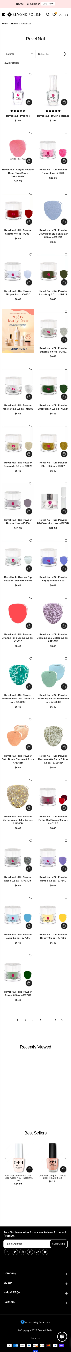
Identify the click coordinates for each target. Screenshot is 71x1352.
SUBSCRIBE (58, 1243)
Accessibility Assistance (37, 1322)
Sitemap (35, 1338)
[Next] (65, 1158)
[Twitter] (15, 1252)
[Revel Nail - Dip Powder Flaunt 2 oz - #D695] (53, 149)
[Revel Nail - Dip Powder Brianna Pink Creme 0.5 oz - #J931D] (18, 614)
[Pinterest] (30, 1252)
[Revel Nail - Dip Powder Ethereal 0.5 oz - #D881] (53, 328)
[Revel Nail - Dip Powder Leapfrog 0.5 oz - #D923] (53, 270)
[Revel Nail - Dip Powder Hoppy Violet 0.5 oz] (53, 556)
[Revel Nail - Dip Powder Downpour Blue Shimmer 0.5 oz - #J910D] (53, 210)
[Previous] (6, 1158)
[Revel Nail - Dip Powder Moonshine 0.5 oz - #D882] (18, 385)
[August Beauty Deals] (18, 331)
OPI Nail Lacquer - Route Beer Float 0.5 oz (52, 1177)
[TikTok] (37, 1252)
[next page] (62, 1020)
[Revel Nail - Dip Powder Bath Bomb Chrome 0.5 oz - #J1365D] (18, 735)
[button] (3, 14)
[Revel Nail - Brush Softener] (53, 90)
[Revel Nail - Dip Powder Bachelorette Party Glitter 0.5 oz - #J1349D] (53, 735)
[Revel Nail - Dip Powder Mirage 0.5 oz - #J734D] (53, 857)
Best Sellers (35, 1132)
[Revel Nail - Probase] (18, 90)
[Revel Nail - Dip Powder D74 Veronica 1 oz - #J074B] (53, 499)
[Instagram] (22, 1252)
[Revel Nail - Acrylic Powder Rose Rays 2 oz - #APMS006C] (18, 149)
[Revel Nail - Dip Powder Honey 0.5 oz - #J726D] (53, 914)
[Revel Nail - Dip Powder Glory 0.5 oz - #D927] (53, 442)
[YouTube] (45, 1252)
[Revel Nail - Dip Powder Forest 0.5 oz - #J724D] (18, 971)
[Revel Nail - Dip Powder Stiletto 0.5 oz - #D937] (18, 210)
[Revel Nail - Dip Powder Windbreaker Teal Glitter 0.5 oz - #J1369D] (18, 674)
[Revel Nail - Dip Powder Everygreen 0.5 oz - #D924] (53, 385)
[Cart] (66, 14)
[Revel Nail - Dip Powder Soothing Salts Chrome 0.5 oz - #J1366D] (53, 674)
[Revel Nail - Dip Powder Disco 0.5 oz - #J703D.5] (18, 857)
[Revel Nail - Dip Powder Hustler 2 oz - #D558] (18, 499)
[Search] (47, 14)
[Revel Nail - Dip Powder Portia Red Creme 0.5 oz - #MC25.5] (53, 796)
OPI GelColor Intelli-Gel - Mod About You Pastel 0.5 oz (19, 1178)
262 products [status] (11, 62)
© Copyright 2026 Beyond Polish (35, 1330)
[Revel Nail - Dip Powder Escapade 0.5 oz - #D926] (18, 442)
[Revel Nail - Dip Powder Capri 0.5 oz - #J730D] (18, 914)
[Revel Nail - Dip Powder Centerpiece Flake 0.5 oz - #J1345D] (18, 796)
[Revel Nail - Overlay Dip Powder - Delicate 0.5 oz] (18, 556)
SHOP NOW (48, 4)
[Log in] (60, 14)
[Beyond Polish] (24, 14)
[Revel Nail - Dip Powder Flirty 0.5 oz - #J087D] (18, 270)
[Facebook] (7, 1252)
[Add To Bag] (29, 102)
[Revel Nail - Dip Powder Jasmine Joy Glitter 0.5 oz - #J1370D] (53, 614)
